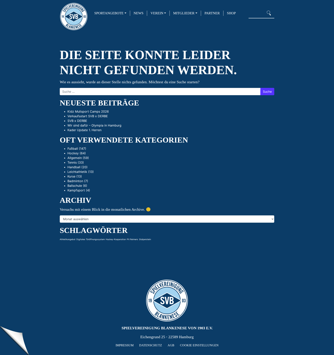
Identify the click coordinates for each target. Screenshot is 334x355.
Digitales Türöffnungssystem (90, 239)
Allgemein (74, 158)
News (138, 13)
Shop (231, 13)
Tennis (72, 162)
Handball (73, 167)
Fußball (72, 148)
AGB (171, 345)
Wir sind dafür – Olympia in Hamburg (94, 125)
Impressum (125, 345)
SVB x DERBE (77, 121)
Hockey (73, 153)
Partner (212, 13)
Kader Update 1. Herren (84, 130)
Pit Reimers (132, 239)
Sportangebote (109, 13)
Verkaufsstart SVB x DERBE (87, 116)
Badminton (75, 181)
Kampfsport (76, 190)
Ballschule (74, 186)
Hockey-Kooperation (116, 239)
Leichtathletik (77, 172)
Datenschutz (150, 345)
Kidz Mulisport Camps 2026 (88, 111)
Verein (157, 13)
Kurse (71, 176)
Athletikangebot (67, 239)
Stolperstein (145, 239)
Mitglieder (183, 13)
